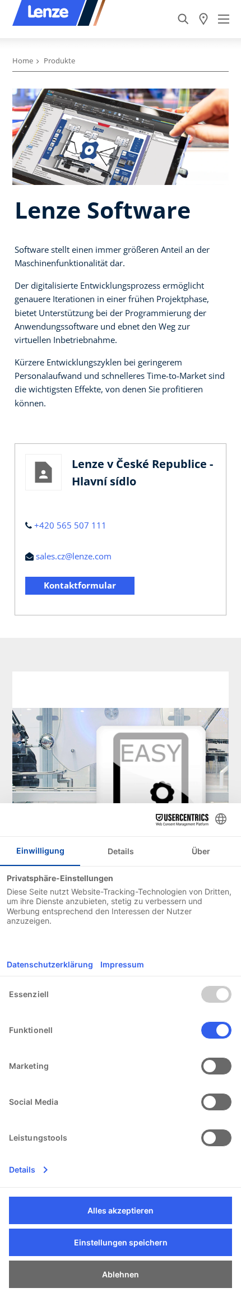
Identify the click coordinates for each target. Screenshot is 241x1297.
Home (22, 60)
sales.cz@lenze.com (74, 556)
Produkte (59, 60)
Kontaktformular (80, 585)
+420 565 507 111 (70, 525)
